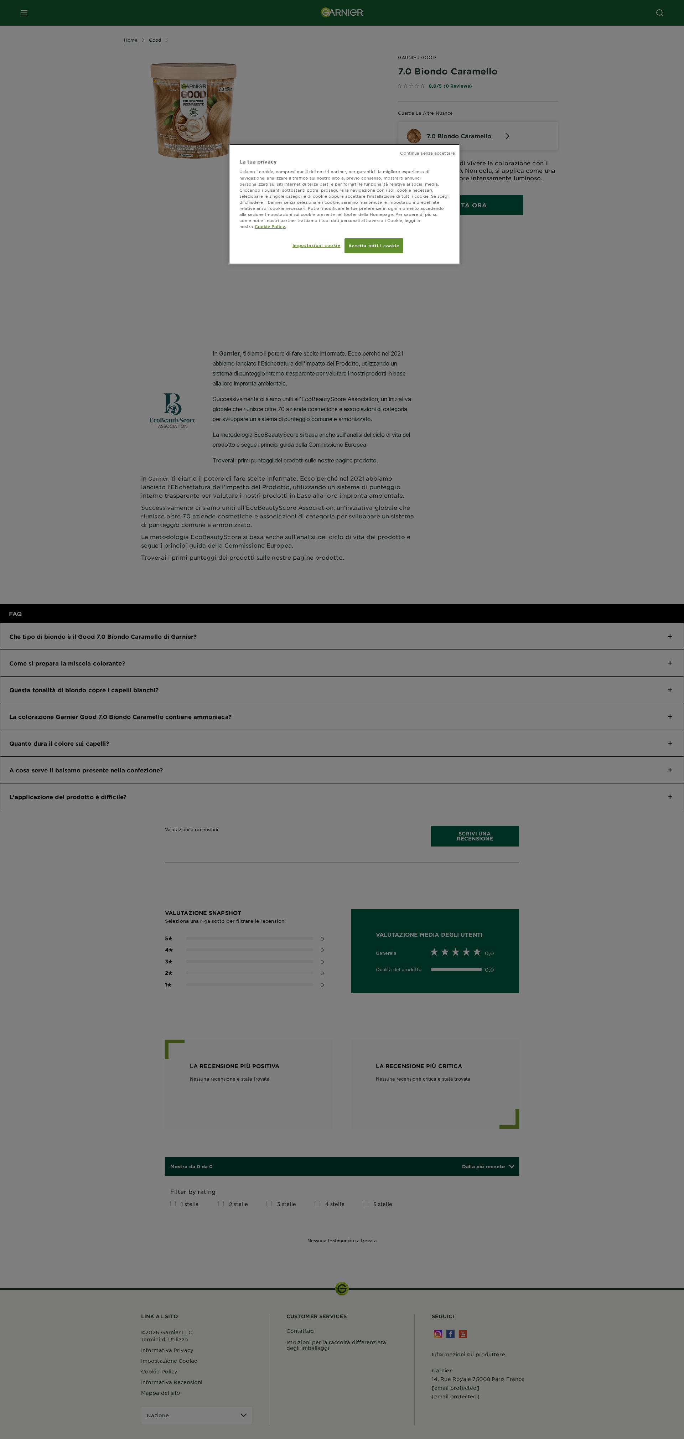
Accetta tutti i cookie (373, 245)
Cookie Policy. (270, 226)
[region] (344, 204)
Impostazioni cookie (316, 245)
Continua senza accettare (427, 152)
